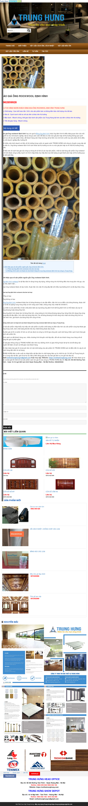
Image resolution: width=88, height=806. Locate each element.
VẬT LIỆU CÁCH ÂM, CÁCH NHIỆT (42, 46)
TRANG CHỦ (10, 46)
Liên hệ (25, 51)
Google (34, 773)
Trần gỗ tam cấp (35, 596)
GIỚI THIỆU (22, 46)
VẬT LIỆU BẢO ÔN (64, 46)
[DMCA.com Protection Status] (15, 1)
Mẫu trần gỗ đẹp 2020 (37, 574)
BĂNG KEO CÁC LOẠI (37, 551)
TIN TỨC (45, 51)
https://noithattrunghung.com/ (47, 787)
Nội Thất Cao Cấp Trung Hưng (25, 804)
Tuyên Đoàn (4, 1)
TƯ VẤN (35, 51)
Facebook (9, 776)
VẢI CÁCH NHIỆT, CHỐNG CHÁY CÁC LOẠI (45, 529)
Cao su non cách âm (37, 506)
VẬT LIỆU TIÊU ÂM (12, 51)
